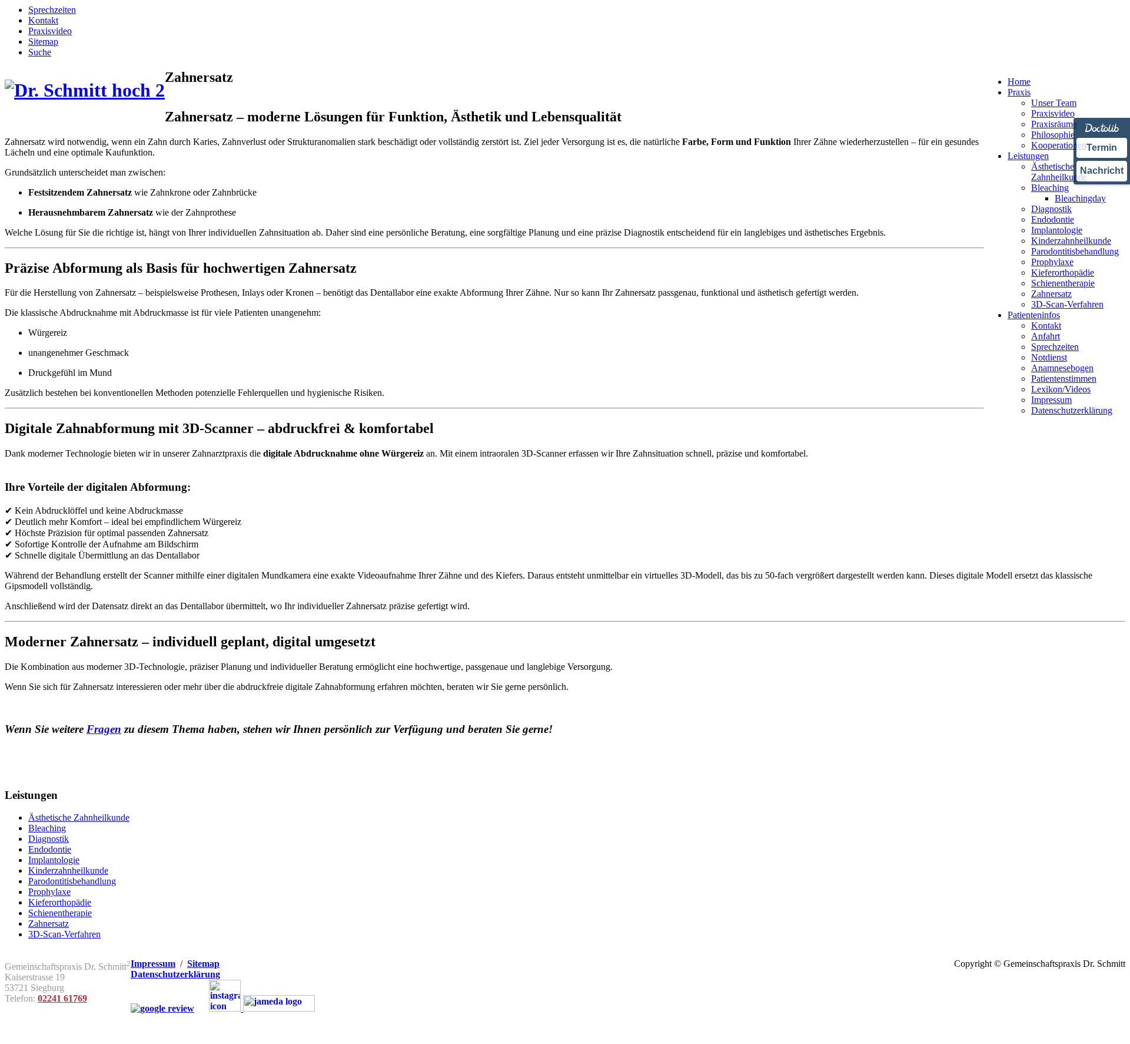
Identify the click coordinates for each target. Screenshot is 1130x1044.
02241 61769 (62, 998)
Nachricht (1102, 171)
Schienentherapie (60, 913)
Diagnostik (48, 839)
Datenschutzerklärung (175, 974)
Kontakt (43, 20)
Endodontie (49, 849)
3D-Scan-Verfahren (64, 934)
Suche (39, 52)
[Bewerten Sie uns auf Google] (162, 1008)
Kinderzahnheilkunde (68, 870)
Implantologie (53, 860)
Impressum (153, 964)
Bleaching (47, 828)
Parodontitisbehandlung (72, 881)
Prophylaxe (49, 892)
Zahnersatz (48, 924)
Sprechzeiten (52, 10)
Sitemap (43, 42)
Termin (1101, 148)
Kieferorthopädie (59, 902)
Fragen (104, 729)
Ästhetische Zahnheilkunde (78, 817)
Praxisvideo (50, 31)
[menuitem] (1019, 82)
